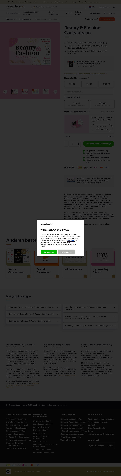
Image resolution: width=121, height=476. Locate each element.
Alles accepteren (49, 252)
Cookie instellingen (66, 252)
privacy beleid (71, 240)
